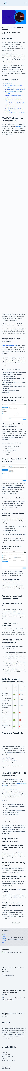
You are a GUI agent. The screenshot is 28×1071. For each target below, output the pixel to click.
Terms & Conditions (7, 1056)
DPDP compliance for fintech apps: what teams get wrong (15, 938)
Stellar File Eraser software (10, 345)
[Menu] (25, 3)
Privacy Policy (6, 1054)
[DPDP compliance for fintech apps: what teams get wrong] (4, 939)
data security (19, 126)
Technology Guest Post (8, 1060)
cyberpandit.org (6, 1068)
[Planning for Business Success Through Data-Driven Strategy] (14, 1004)
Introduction (8, 83)
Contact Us (5, 1058)
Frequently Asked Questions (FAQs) (15, 113)
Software (4, 33)
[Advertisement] (14, 151)
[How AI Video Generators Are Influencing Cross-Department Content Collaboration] (14, 981)
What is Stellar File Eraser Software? (15, 89)
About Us (4, 1052)
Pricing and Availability (11, 107)
